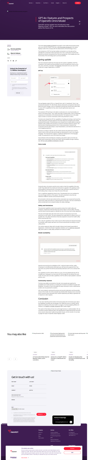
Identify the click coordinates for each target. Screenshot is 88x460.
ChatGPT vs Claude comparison (52, 306)
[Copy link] (80, 24)
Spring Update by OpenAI (50, 45)
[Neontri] (10, 3)
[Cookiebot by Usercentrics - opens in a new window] (13, 458)
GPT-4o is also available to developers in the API (52, 140)
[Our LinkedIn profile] (80, 21)
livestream (59, 65)
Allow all (72, 448)
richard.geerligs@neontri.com (61, 422)
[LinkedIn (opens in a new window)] (13, 61)
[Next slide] (15, 359)
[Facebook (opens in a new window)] (11, 61)
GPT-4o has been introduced (64, 47)
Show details (24, 457)
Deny (72, 452)
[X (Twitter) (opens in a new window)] (8, 61)
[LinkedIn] (71, 422)
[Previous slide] (9, 359)
